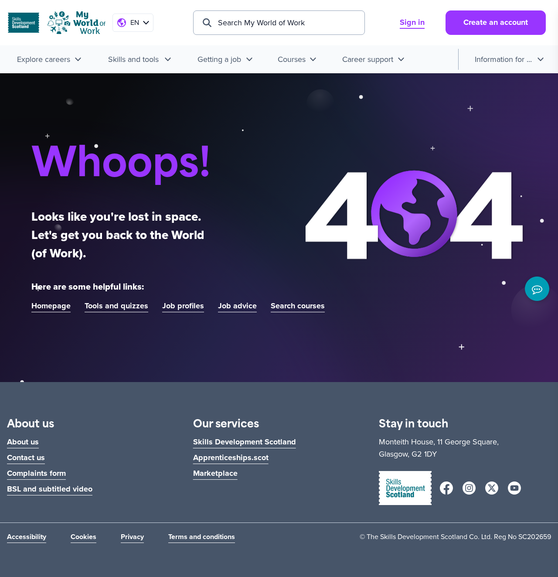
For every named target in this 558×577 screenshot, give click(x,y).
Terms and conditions (201, 537)
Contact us (26, 457)
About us (23, 441)
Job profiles (183, 305)
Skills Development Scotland (244, 441)
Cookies (83, 537)
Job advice (237, 305)
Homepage (51, 305)
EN (134, 22)
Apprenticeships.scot (231, 457)
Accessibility (26, 537)
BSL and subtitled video (49, 489)
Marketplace (215, 473)
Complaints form (36, 473)
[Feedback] (537, 289)
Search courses (298, 305)
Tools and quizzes (116, 305)
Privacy (132, 537)
